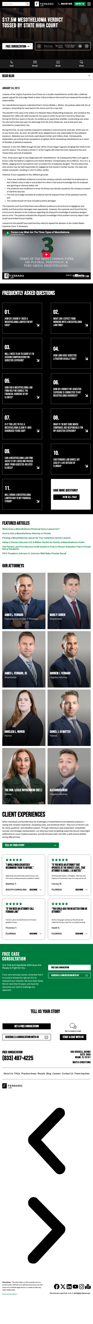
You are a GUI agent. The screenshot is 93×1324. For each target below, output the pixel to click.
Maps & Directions (82, 1062)
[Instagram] (81, 1286)
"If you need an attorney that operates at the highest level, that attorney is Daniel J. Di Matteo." (68, 868)
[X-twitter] (63, 1286)
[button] (69, 975)
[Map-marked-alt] (88, 1286)
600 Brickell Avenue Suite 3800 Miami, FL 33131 (81, 1054)
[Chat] (81, 62)
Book (58, 66)
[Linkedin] (69, 1286)
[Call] (11, 62)
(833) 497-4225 (66, 4)
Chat (81, 66)
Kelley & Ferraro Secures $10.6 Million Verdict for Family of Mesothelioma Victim (43, 542)
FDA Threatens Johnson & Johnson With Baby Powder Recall (34, 553)
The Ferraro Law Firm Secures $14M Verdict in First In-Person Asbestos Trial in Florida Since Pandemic (46, 547)
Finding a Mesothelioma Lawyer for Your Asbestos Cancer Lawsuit (36, 538)
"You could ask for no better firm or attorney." (69, 910)
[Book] (58, 62)
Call (11, 66)
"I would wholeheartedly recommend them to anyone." (20, 866)
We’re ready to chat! (73, 1031)
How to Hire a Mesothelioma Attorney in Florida (26, 533)
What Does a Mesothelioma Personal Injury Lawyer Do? (31, 529)
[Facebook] (57, 1286)
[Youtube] (75, 1286)
